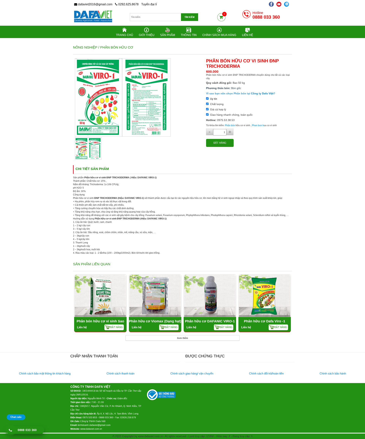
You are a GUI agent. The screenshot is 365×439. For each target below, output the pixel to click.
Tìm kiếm (189, 17)
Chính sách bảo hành (333, 373)
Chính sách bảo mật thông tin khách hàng (45, 373)
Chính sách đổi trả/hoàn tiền (266, 373)
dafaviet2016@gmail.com (94, 4)
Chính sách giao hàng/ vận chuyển (191, 373)
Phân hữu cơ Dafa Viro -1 (264, 321)
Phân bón (230, 125)
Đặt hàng (219, 142)
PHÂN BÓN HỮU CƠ (116, 47)
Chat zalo (15, 417)
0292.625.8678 (128, 4)
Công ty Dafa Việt (262, 93)
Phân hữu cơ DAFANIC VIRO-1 (210, 321)
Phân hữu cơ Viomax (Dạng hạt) (155, 321)
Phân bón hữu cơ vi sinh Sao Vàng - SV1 (100, 323)
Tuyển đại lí (149, 4)
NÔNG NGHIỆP (85, 47)
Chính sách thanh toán (120, 373)
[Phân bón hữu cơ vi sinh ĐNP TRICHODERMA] (123, 97)
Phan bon (257, 125)
